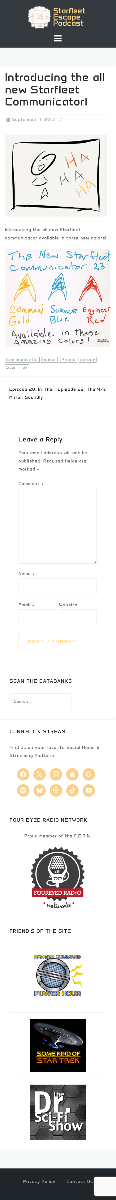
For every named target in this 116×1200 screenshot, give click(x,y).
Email (27, 605)
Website (68, 605)
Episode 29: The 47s (82, 389)
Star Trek (17, 367)
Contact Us (80, 1181)
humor (49, 359)
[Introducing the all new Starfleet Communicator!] (56, 175)
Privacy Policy (39, 1181)
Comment (31, 483)
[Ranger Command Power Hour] (58, 974)
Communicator (22, 359)
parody (87, 359)
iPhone (68, 359)
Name (27, 573)
